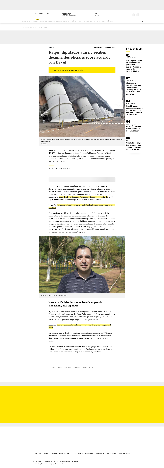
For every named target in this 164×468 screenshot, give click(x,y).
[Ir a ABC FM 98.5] (135, 21)
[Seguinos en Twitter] (122, 14)
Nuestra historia (41, 453)
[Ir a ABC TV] (120, 21)
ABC (27, 14)
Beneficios (111, 453)
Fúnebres (100, 453)
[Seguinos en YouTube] (125, 14)
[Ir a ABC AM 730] (126, 21)
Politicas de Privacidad (83, 453)
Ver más (135, 64)
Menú (142, 14)
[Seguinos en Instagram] (129, 14)
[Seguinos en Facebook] (119, 14)
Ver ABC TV (73, 14)
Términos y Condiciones (60, 453)
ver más (96, 14)
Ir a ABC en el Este (40, 15)
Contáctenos (124, 453)
